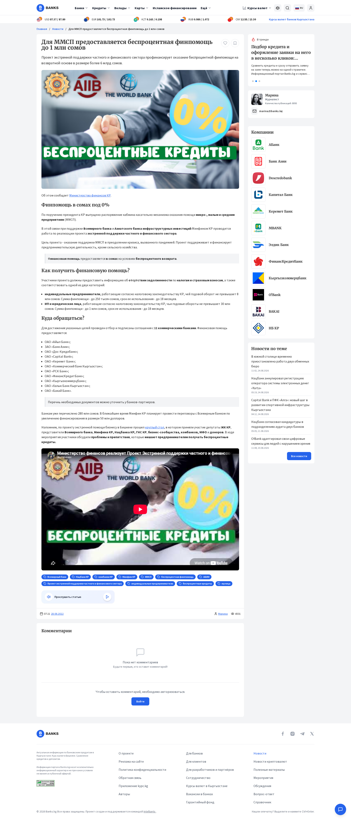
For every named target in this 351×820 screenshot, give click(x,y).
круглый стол (154, 427)
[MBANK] (258, 228)
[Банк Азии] (258, 161)
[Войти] (310, 8)
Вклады (120, 8)
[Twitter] (312, 733)
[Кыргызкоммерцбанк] (258, 278)
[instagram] (292, 733)
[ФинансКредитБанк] (258, 261)
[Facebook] (282, 733)
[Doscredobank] (258, 178)
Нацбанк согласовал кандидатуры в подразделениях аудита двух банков (277, 424)
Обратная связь (130, 778)
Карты (140, 8)
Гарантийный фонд (200, 802)
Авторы (124, 794)
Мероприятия (263, 778)
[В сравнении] (277, 8)
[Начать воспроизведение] (107, 597)
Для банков (194, 753)
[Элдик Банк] (258, 245)
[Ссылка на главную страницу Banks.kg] (47, 8)
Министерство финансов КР (90, 195)
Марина (223, 614)
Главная (42, 29)
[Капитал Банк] (258, 195)
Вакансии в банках (199, 794)
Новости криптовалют (270, 761)
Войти (140, 701)
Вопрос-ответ (264, 794)
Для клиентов (196, 761)
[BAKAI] (258, 311)
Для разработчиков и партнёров (210, 770)
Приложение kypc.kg (133, 786)
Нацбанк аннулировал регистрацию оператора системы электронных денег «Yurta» (280, 383)
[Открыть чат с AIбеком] (340, 809)
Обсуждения (262, 786)
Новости (57, 29)
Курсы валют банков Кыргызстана (291, 19)
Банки (79, 8)
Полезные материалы (269, 770)
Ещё (204, 8)
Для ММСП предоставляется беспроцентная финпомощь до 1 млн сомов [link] (116, 29)
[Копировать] (39, 631)
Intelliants (150, 811)
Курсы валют (257, 8)
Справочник (262, 802)
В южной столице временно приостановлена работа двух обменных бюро (280, 361)
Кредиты (99, 8)
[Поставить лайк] (225, 43)
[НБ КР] (258, 328)
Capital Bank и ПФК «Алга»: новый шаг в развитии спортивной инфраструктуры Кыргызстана (280, 405)
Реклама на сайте (131, 761)
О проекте (126, 753)
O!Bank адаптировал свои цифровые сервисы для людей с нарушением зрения (280, 441)
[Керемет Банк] (258, 211)
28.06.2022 (57, 614)
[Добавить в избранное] (235, 43)
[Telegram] (302, 733)
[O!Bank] (258, 295)
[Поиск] (287, 8)
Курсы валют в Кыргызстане (207, 786)
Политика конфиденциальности (142, 770)
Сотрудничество (198, 778)
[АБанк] (258, 145)
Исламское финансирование (175, 8)
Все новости (299, 456)
